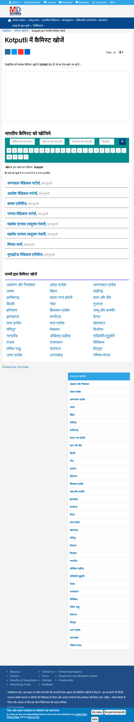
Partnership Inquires (70, 671)
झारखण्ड (74, 499)
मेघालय (73, 545)
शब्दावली (103, 20)
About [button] (15, 2)
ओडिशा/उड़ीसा (77, 568)
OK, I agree (97, 712)
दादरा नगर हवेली (77, 437)
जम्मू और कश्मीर (77, 491)
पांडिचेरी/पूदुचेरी (77, 576)
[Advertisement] (64, 95)
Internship (67, 2)
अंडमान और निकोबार (79, 384)
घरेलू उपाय (34, 20)
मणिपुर (73, 537)
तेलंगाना (73, 614)
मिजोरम (73, 553)
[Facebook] (7, 52)
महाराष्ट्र (74, 530)
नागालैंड (73, 560)
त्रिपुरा (73, 622)
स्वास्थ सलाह (19, 20)
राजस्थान (74, 591)
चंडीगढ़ (73, 422)
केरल (72, 514)
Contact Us (101, 2)
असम (72, 407)
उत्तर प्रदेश (75, 629)
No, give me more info (115, 712)
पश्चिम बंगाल (76, 645)
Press (45, 676)
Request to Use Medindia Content (78, 676)
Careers (52, 2)
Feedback (47, 684)
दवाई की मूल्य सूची (21, 25)
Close (95, 719)
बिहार (72, 414)
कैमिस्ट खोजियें (21, 30)
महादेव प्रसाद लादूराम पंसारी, (32, 224)
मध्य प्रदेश (75, 522)
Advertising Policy (20, 684)
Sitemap (46, 680)
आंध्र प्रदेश (75, 391)
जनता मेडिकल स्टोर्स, (27, 213)
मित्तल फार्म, (20, 244)
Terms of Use (33, 717)
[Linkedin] (27, 52)
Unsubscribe (66, 680)
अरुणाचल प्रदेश (77, 399)
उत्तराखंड (74, 637)
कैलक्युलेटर (67, 20)
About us (15, 671)
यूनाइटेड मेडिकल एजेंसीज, (31, 254)
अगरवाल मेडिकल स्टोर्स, (29, 183)
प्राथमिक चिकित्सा (50, 20)
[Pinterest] (21, 52)
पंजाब (72, 583)
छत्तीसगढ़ (74, 430)
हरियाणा (73, 476)
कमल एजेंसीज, (23, 203)
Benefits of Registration (23, 680)
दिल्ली (72, 453)
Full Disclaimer (15, 707)
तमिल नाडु (74, 606)
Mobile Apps (33, 2)
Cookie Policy (81, 714)
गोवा (72, 460)
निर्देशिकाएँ (38, 25)
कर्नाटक (73, 506)
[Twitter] (14, 52)
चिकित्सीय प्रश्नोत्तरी (86, 20)
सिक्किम (73, 599)
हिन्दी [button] (112, 2)
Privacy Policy (13, 717)
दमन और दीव (76, 445)
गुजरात (73, 468)
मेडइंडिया (6, 30)
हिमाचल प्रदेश (76, 483)
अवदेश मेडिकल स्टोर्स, (28, 193)
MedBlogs (84, 2)
